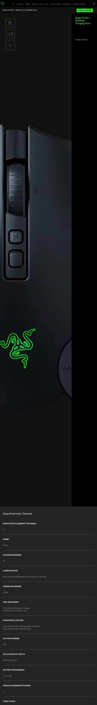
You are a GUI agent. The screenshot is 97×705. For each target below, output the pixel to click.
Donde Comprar (84, 10)
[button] (94, 3)
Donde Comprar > (81, 40)
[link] (2, 4)
